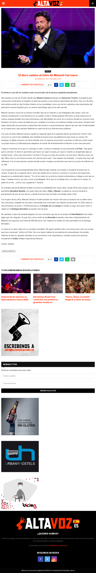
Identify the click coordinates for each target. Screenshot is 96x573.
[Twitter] (47, 559)
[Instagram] (54, 559)
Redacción (41, 79)
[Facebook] (40, 559)
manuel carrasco (8, 251)
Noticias (47, 71)
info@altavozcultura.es (58, 545)
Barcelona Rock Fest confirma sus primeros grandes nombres (45, 300)
